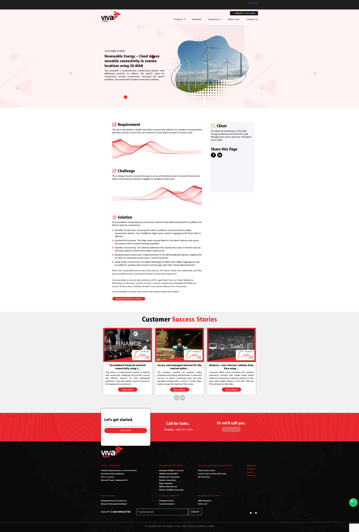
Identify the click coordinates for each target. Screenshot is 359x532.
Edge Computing (165, 483)
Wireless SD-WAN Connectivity (171, 490)
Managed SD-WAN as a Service (129, 299)
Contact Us (252, 19)
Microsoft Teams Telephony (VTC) (114, 480)
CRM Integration (204, 501)
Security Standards (167, 504)
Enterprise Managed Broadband (114, 504)
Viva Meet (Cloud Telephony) (112, 474)
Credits (211, 526)
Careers (250, 472)
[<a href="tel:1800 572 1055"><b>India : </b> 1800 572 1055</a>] (165, 429)
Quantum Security (166, 501)
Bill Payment (253, 3)
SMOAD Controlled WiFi (168, 474)
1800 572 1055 (180, 429)
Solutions (197, 19)
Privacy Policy (181, 526)
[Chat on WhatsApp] (353, 502)
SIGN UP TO (116, 512)
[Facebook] (251, 513)
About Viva (233, 19)
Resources (214, 19)
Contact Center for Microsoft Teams (212, 474)
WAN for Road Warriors (168, 487)
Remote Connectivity (167, 480)
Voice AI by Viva (204, 477)
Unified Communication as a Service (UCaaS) (119, 470)
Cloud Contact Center (206, 470)
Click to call (202, 504)
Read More (127, 389)
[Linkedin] (256, 513)
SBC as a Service (107, 477)
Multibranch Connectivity (169, 477)
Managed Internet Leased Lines (113, 501)
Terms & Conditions (197, 526)
